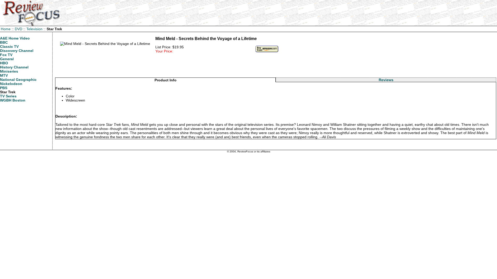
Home (6, 29)
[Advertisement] (275, 66)
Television (34, 29)
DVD (18, 29)
